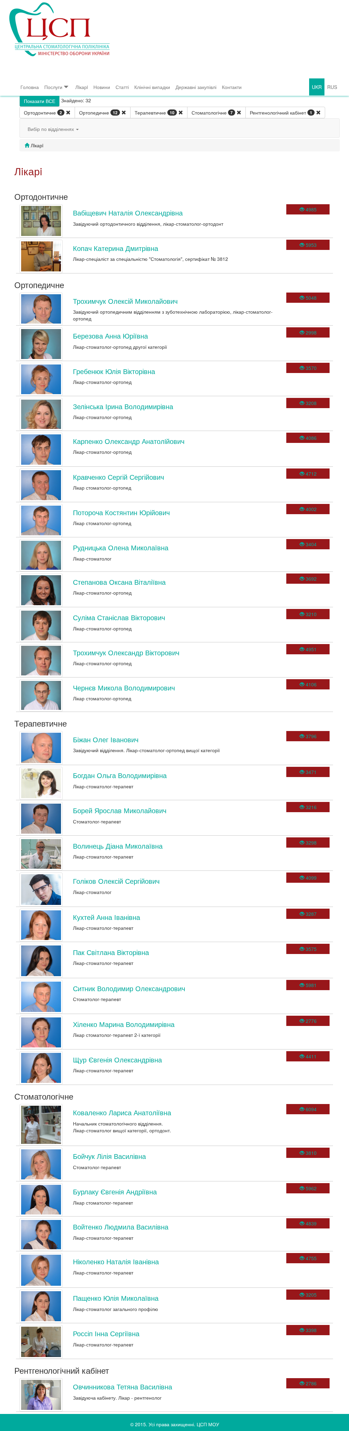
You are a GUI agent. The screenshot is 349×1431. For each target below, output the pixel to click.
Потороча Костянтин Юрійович (121, 512)
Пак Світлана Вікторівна (111, 952)
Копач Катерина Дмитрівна (115, 248)
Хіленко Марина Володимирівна (123, 1024)
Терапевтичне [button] (154, 112)
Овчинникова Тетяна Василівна (122, 1386)
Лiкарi (81, 87)
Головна (29, 87)
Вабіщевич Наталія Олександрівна (128, 213)
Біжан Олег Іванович (105, 739)
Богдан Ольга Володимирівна (120, 775)
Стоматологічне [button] (212, 112)
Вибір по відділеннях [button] (51, 128)
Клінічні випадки (152, 87)
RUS (332, 87)
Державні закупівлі (196, 87)
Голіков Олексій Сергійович (116, 881)
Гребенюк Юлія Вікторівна (114, 371)
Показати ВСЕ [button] (39, 101)
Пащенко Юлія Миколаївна (115, 1298)
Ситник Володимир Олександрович (129, 988)
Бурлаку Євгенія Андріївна (115, 1191)
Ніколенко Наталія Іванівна (116, 1261)
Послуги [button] (53, 87)
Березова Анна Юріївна (110, 336)
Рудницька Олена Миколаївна (120, 547)
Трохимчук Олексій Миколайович (125, 301)
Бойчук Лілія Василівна (109, 1156)
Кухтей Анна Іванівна (106, 917)
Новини (101, 87)
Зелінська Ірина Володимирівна (123, 406)
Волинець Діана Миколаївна (118, 846)
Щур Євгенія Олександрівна (117, 1059)
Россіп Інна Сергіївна (106, 1333)
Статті (122, 87)
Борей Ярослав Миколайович (119, 810)
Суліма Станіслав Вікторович (119, 617)
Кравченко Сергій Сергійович (118, 477)
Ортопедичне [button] (98, 112)
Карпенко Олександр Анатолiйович (128, 441)
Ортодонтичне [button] (43, 112)
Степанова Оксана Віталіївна (119, 582)
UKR (317, 87)
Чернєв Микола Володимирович (124, 687)
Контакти (232, 87)
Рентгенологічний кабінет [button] (281, 112)
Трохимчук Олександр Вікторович (126, 652)
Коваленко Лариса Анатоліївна (122, 1112)
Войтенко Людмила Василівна (120, 1227)
